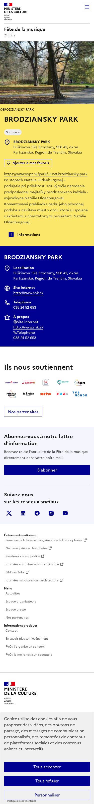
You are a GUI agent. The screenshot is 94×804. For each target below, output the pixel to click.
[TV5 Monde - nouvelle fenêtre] (79, 394)
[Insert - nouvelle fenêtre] (79, 382)
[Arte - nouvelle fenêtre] (45, 394)
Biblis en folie (15, 572)
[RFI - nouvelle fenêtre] (62, 394)
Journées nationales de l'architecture (32, 580)
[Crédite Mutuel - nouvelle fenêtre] (11, 382)
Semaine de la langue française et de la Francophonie (44, 540)
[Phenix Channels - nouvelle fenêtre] (11, 394)
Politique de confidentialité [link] (21, 801)
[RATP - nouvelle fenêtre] (62, 382)
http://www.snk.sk (28, 293)
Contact (12, 630)
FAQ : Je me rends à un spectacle (29, 654)
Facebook (37, 513)
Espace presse (16, 609)
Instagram (51, 513)
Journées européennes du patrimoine (32, 564)
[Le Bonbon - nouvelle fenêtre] (28, 394)
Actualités (13, 593)
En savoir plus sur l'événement (27, 638)
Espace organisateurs (21, 601)
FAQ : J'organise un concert (25, 646)
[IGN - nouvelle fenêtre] (45, 382)
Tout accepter (47, 767)
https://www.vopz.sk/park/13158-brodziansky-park (45, 174)
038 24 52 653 (24, 307)
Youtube (65, 513)
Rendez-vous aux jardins (23, 556)
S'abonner (47, 470)
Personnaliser (47, 795)
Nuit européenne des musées (26, 548)
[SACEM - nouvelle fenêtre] (28, 382)
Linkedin (23, 513)
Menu (87, 7)
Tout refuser (47, 781)
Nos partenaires (23, 412)
